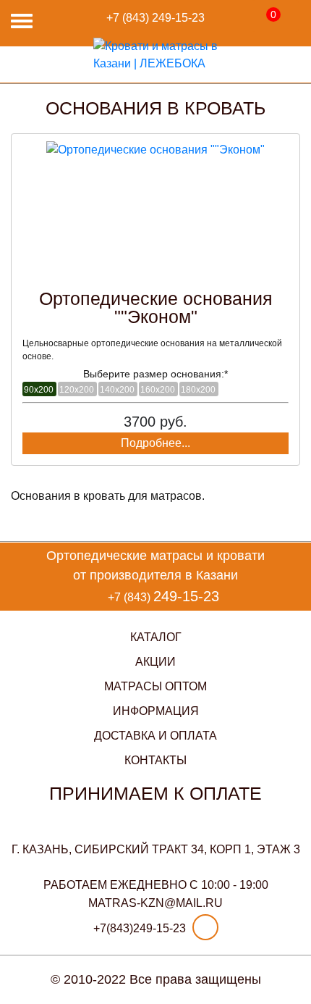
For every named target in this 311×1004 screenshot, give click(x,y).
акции (155, 662)
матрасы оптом (155, 686)
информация (156, 711)
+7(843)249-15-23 (139, 928)
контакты (155, 760)
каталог (156, 637)
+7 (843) (155, 18)
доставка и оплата (155, 735)
